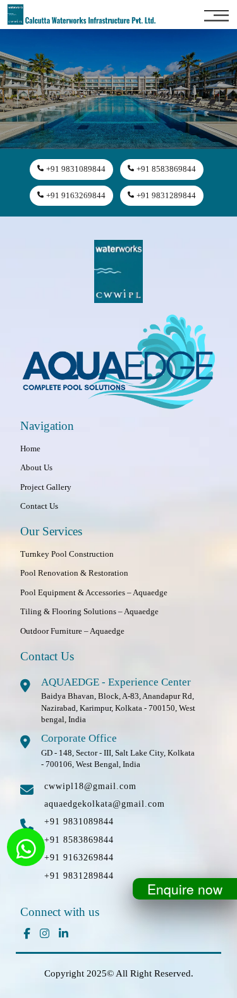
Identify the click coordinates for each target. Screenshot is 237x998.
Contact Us (39, 506)
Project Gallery (45, 487)
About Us (36, 467)
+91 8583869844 (166, 169)
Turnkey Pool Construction (67, 554)
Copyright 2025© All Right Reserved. (118, 973)
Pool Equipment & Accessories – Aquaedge (93, 592)
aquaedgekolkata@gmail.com (104, 804)
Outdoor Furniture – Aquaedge (72, 631)
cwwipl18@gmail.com (90, 786)
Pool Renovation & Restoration (74, 573)
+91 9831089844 (76, 169)
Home (30, 448)
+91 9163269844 (76, 195)
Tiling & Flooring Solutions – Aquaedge (89, 611)
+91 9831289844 (166, 195)
